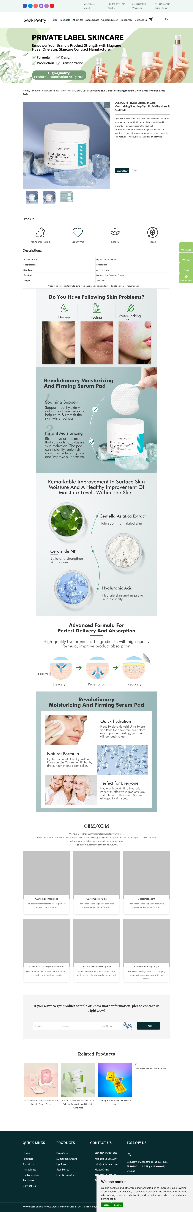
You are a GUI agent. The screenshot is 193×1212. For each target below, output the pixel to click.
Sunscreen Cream (66, 1158)
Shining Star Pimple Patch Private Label (115, 1102)
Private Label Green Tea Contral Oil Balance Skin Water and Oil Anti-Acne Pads (78, 1104)
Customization (109, 19)
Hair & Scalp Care (66, 1175)
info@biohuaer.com (92, 4)
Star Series (62, 1169)
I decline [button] (117, 1205)
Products (65, 19)
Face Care (47, 90)
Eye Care (61, 1164)
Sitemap (131, 1170)
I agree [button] (106, 1205)
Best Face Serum (86, 1206)
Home (54, 19)
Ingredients (92, 19)
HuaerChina (102, 1169)
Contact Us (141, 19)
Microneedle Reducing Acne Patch (152, 1068)
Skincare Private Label (45, 1206)
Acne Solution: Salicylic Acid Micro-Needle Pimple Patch (41, 1102)
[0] (151, 20)
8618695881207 (139, 4)
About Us (78, 19)
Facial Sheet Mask (63, 90)
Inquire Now (122, 170)
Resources (126, 19)
